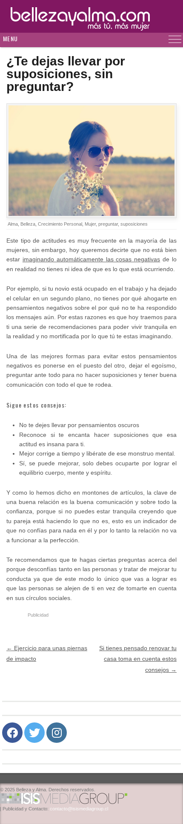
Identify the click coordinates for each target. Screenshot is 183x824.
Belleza (27, 224)
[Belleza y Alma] (91, 16)
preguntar (108, 224)
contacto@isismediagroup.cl (79, 808)
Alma (13, 224)
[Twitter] (34, 732)
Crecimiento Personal (60, 224)
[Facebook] (12, 732)
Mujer (90, 224)
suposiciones (134, 224)
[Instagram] (56, 732)
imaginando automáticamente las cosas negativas (91, 259)
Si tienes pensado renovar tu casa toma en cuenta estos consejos (138, 659)
